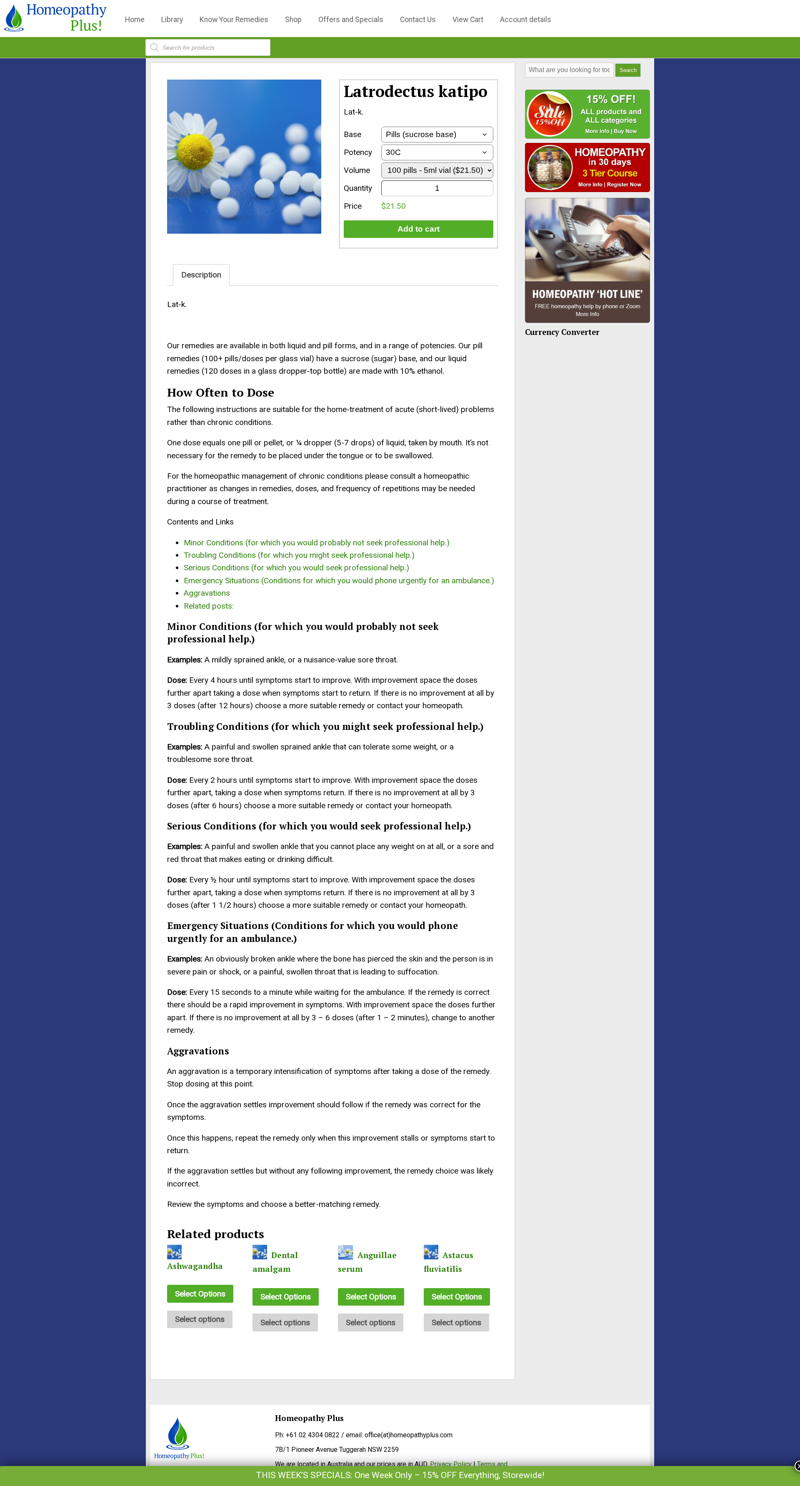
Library (172, 19)
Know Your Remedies (234, 19)
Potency (358, 152)
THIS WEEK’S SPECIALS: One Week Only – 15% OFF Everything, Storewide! (400, 1475)
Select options (200, 1319)
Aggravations (207, 593)
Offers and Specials (350, 19)
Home (135, 19)
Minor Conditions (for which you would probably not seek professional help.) (317, 542)
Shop (293, 19)
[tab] (201, 274)
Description (201, 275)
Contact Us (418, 19)
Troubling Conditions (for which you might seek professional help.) (299, 555)
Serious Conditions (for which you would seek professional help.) (296, 567)
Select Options (200, 1294)
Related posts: (209, 606)
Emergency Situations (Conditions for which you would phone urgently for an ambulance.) (339, 580)
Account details (525, 19)
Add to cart (419, 229)
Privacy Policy (451, 1464)
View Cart (467, 19)
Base (352, 134)
